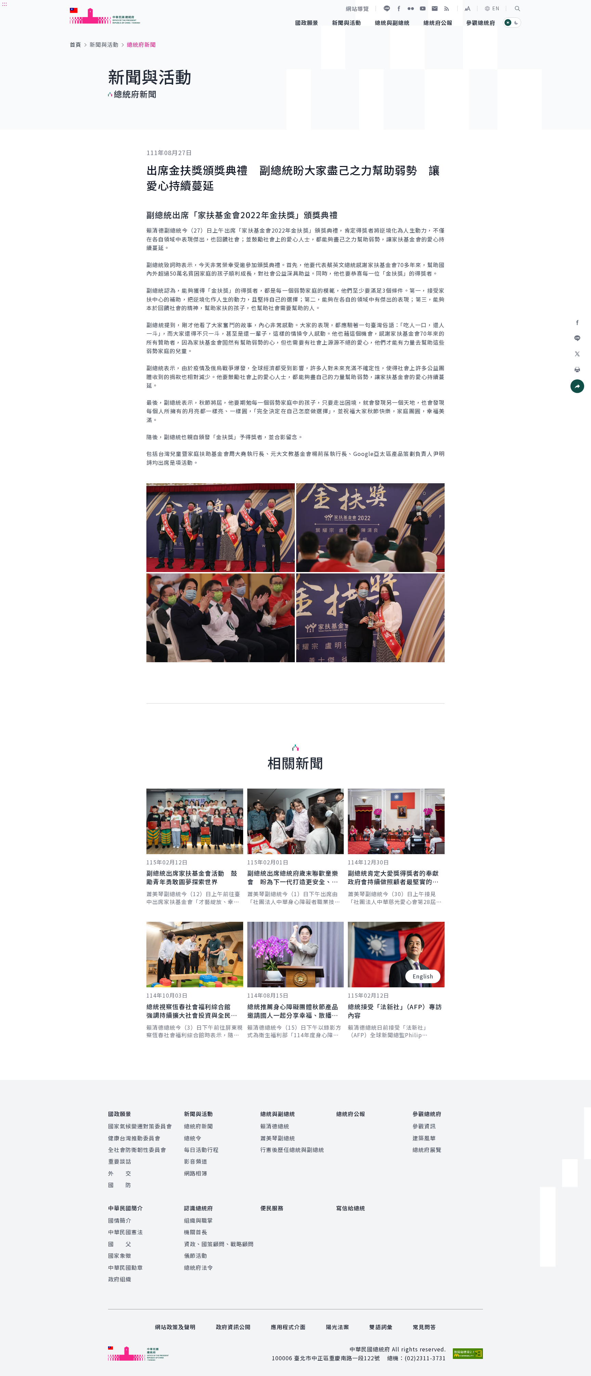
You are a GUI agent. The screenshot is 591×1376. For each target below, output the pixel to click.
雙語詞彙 (381, 1327)
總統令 (192, 1138)
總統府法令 (198, 1267)
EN (495, 8)
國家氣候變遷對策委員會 (140, 1126)
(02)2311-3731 (425, 1358)
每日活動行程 (201, 1149)
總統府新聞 (198, 1126)
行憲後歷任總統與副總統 (292, 1149)
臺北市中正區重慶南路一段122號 (337, 1358)
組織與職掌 (198, 1220)
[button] (517, 8)
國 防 (119, 1185)
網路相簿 (195, 1173)
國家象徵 (119, 1255)
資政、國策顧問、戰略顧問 (219, 1244)
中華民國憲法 (125, 1232)
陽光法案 (337, 1327)
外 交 (119, 1173)
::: (4, 4)
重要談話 (119, 1161)
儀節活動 (195, 1255)
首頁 (75, 44)
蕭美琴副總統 (277, 1138)
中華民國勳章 (125, 1267)
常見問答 (424, 1327)
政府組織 (119, 1279)
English (422, 976)
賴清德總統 (274, 1126)
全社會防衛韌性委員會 (137, 1149)
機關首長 (195, 1232)
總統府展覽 (427, 1149)
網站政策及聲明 (175, 1327)
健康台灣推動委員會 (134, 1138)
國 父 (119, 1244)
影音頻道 (195, 1161)
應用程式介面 (288, 1327)
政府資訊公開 (233, 1327)
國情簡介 (119, 1220)
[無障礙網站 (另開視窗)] (468, 1353)
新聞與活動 (104, 44)
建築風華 (424, 1138)
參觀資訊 (424, 1126)
